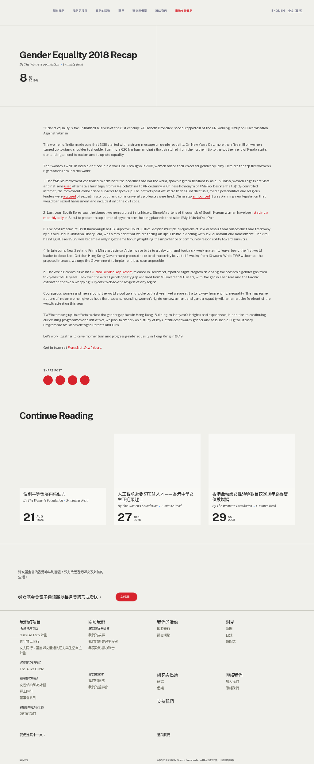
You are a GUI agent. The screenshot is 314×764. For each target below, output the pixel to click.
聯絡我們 (234, 675)
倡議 (160, 688)
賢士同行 (26, 691)
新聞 (229, 629)
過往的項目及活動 (32, 707)
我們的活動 (167, 622)
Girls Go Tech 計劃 (33, 635)
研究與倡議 (167, 675)
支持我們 (165, 701)
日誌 (229, 635)
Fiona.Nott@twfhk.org (84, 347)
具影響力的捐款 (30, 662)
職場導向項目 (28, 678)
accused (69, 196)
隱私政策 (24, 760)
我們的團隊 (95, 674)
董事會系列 (28, 698)
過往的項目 (28, 714)
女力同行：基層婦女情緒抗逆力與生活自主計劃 (51, 650)
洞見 (230, 622)
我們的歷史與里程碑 (103, 641)
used (67, 186)
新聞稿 (231, 642)
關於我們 (96, 622)
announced (201, 196)
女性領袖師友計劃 (33, 685)
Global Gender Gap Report (112, 272)
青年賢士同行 (29, 641)
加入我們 (232, 681)
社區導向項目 (29, 628)
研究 (160, 681)
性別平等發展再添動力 (44, 494)
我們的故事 (96, 635)
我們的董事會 (98, 687)
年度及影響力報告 (101, 648)
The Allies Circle (32, 669)
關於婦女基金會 (98, 628)
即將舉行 (163, 629)
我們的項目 (30, 622)
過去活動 (163, 635)
